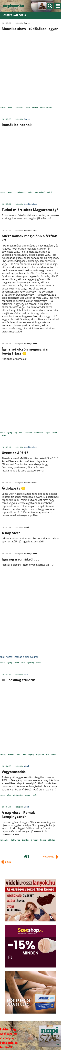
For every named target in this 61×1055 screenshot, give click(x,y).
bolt (21, 432)
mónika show (46, 107)
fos (47, 754)
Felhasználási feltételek (9, 1045)
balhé (10, 107)
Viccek (26, 527)
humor (28, 795)
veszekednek (20, 192)
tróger (48, 432)
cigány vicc (18, 795)
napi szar (40, 754)
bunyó (3, 107)
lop (16, 432)
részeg (3, 754)
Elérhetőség (8, 1029)
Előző (7, 861)
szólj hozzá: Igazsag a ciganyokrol (19, 656)
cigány (35, 107)
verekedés (19, 107)
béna (55, 432)
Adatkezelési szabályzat (8, 1036)
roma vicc (4, 840)
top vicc (25, 840)
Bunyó (26, 23)
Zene (26, 674)
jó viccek (34, 840)
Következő (49, 856)
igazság (30, 662)
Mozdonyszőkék (30, 343)
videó (49, 192)
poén (35, 795)
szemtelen (38, 432)
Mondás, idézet (30, 204)
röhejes (51, 840)
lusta (4, 435)
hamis (53, 754)
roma (28, 107)
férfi (25, 754)
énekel (11, 754)
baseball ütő (40, 192)
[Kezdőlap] (15, 6)
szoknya (28, 432)
